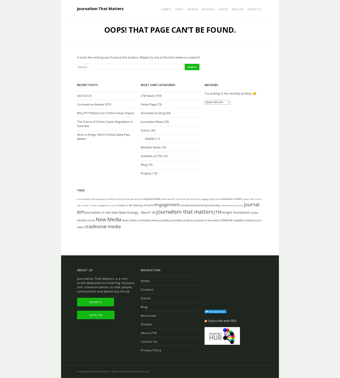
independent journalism (231, 205)
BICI (173, 199)
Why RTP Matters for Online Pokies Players (106, 113)
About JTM (237, 9)
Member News (150, 147)
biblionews (166, 199)
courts (113, 205)
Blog (144, 165)
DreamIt (149, 205)
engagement (167, 204)
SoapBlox (238, 220)
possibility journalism (170, 220)
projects (188, 220)
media (254, 212)
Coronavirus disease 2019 (94, 104)
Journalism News (152, 122)
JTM (218, 212)
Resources (208, 9)
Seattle (149, 139)
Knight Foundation (236, 212)
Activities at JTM (151, 156)
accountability (83, 199)
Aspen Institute (108, 199)
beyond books (152, 199)
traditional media (103, 226)
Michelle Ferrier (86, 220)
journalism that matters (184, 211)
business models (232, 199)
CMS (252, 199)
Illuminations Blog (153, 113)
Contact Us (254, 9)
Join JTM (95, 315)
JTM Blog (193, 9)
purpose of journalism (207, 220)
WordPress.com (141, 371)
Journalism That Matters (100, 8)
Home (145, 281)
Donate (223, 9)
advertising (96, 199)
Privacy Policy (151, 350)
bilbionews (181, 199)
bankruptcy (121, 199)
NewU (125, 220)
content (85, 205)
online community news (143, 220)
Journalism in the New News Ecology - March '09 (120, 212)
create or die (124, 205)
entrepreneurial (189, 205)
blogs (211, 199)
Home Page (148, 104)
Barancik (139, 199)
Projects (146, 173)
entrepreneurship (209, 205)
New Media (108, 219)
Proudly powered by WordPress (93, 371)
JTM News (147, 96)
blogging (204, 199)
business (218, 199)
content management (99, 205)
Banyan (130, 199)
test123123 (84, 96)
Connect (166, 9)
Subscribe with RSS (222, 321)
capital (246, 199)
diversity (138, 205)
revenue (226, 220)
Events (179, 9)
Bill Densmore (193, 199)
